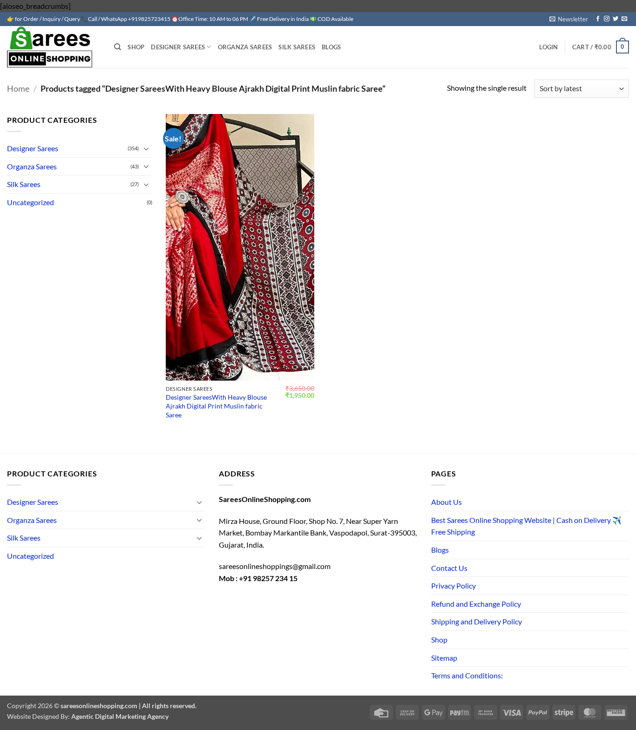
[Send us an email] (624, 19)
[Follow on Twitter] (615, 19)
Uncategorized (30, 202)
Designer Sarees (178, 47)
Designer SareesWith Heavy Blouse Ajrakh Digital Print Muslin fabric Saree (216, 405)
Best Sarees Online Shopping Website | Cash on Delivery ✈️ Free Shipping (526, 526)
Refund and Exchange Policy (476, 603)
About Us (446, 501)
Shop (136, 47)
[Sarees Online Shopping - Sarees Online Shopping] (53, 47)
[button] (568, 19)
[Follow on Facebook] (598, 19)
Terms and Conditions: (467, 675)
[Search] (117, 47)
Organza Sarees (245, 47)
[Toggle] (146, 148)
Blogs (331, 47)
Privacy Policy (453, 585)
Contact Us (449, 567)
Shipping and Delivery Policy (476, 621)
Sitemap (444, 657)
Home (18, 88)
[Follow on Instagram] (606, 19)
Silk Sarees (296, 47)
